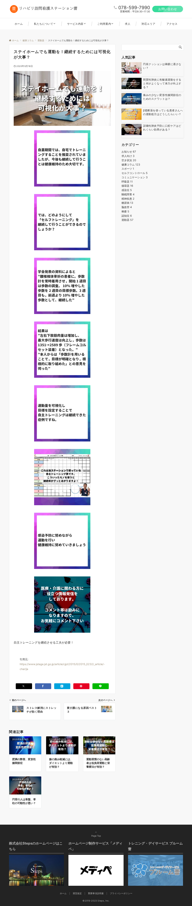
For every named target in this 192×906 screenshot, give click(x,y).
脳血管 (127, 207)
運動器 (127, 219)
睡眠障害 (128, 194)
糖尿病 (127, 202)
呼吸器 (127, 181)
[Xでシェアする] (24, 686)
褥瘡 (125, 211)
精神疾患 (128, 198)
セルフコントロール (135, 173)
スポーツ (128, 168)
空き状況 (129, 160)
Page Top (96, 836)
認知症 (127, 215)
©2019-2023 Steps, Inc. (95, 900)
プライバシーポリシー (121, 893)
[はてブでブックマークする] (62, 686)
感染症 (127, 190)
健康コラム (131, 164)
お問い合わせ (167, 9)
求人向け (128, 155)
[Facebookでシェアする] (43, 686)
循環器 (127, 185)
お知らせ (129, 151)
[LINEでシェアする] (100, 686)
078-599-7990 (134, 7)
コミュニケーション (135, 177)
